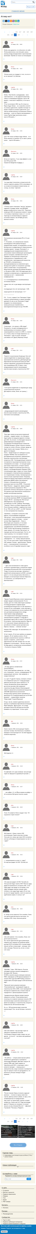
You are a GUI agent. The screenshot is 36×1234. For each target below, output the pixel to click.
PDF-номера (6, 1201)
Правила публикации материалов (12, 1222)
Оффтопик (16, 24)
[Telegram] (4, 21)
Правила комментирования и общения (14, 1223)
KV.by (4, 6)
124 (19, 35)
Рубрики (5, 1196)
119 (28, 32)
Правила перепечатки (9, 1194)
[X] (6, 21)
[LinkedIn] (18, 21)
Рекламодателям (8, 1214)
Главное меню (18, 11)
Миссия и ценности (8, 1192)
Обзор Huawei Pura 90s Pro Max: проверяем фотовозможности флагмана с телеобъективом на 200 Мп (9, 1132)
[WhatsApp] (16, 21)
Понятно (4, 1231)
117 (20, 32)
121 (8, 35)
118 (24, 32)
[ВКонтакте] (9, 21)
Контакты (5, 1207)
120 (31, 32)
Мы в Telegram (18, 1145)
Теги (4, 1198)
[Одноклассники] (11, 21)
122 (12, 35)
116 (16, 32)
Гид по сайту (6, 1220)
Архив (4, 1199)
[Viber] (13, 21)
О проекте (6, 1190)
